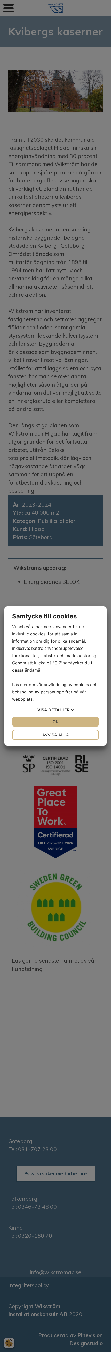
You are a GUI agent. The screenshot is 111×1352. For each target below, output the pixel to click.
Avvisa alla (55, 734)
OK (55, 721)
